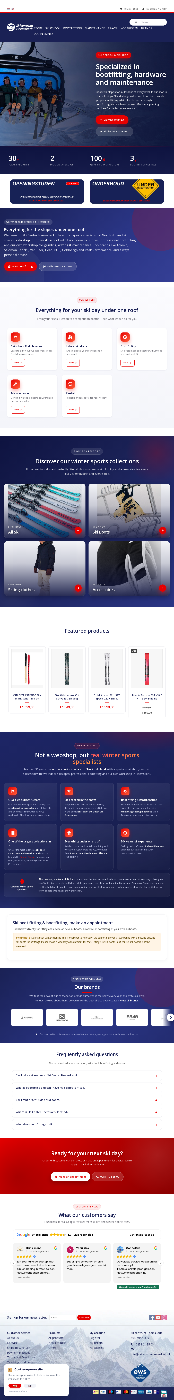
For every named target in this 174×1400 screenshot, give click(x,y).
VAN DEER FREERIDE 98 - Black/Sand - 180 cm (27, 697)
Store (38, 28)
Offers (52, 1348)
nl (8, 9)
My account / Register (156, 8)
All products (56, 1338)
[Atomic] (27, 1017)
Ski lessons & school (116, 131)
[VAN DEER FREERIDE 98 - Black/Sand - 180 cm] (27, 668)
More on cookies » (17, 1391)
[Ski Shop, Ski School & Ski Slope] (20, 27)
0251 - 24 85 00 (109, 1176)
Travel (113, 28)
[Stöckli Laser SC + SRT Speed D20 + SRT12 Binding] (107, 668)
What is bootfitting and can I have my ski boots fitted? (50, 1088)
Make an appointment (72, 1176)
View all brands (129, 1000)
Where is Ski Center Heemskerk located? (42, 1112)
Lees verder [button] (73, 1277)
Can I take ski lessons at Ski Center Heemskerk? (46, 1075)
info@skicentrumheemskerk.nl (150, 1354)
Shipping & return (18, 1348)
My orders (96, 1343)
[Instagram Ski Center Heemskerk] (164, 1317)
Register (95, 1338)
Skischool (52, 28)
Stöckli (23, 856)
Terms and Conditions (21, 1357)
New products (57, 1343)
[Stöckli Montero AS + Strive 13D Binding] (67, 668)
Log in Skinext (44, 34)
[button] (160, 1262)
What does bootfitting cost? (34, 1124)
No (30, 1385)
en (13, 9)
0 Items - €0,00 (131, 8)
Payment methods (18, 1353)
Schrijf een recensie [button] (142, 1235)
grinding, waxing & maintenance (67, 245)
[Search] (136, 22)
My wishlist (97, 1348)
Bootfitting (72, 28)
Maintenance (95, 28)
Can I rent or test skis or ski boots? (38, 1100)
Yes (15, 1385)
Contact (12, 1343)
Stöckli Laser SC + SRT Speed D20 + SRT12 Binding (107, 697)
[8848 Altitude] (132, 1017)
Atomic (31, 856)
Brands (146, 28)
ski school (52, 240)
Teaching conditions (20, 1362)
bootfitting (127, 240)
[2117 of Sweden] (97, 1017)
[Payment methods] (95, 1391)
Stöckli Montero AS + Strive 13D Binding (67, 697)
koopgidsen (129, 28)
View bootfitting (114, 119)
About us (13, 1338)
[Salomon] (62, 1017)
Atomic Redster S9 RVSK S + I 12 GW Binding (147, 697)
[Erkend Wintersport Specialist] (140, 1372)
